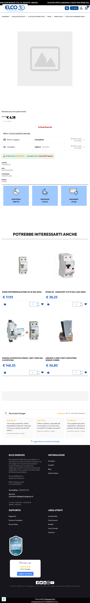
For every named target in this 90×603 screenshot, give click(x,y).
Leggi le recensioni (25, 574)
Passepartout (50, 599)
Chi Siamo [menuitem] (51, 461)
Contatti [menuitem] (51, 465)
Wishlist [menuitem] (50, 524)
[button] (45, 58)
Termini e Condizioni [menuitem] (15, 520)
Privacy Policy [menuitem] (13, 524)
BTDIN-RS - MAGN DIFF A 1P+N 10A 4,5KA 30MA (66, 292)
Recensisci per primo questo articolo (14, 112)
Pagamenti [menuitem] (12, 516)
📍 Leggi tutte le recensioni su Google (45, 441)
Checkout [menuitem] (51, 532)
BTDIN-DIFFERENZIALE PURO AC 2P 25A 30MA (22, 292)
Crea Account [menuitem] (53, 520)
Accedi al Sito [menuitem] (52, 516)
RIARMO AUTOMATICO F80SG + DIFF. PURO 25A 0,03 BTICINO (22, 359)
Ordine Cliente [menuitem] (53, 473)
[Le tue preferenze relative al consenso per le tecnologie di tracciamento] (4, 599)
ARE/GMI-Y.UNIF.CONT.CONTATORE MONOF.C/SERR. (61, 359)
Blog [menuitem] (49, 469)
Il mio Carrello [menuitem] (53, 528)
